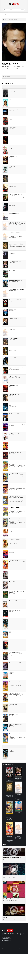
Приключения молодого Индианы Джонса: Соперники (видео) (16, 540)
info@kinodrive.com (7, 940)
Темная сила (11, 156)
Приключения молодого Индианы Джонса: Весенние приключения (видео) (16, 509)
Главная (4, 19)
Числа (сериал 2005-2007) (14, 318)
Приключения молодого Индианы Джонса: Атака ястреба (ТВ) (16, 694)
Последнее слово (12, 90)
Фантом (11, 118)
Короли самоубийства (13, 610)
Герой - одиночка (12, 413)
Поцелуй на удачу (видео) (14, 640)
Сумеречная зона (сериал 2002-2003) (16, 404)
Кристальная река (13, 213)
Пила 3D (11, 166)
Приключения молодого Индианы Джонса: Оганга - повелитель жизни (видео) (16, 463)
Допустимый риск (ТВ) (13, 452)
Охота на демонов (13, 338)
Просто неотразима (13, 529)
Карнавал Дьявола (13, 137)
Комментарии (6, 76)
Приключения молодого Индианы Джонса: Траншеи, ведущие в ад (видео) (16, 520)
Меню (4, 14)
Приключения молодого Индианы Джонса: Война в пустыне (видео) (16, 485)
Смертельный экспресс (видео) (15, 424)
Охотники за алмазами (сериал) (15, 442)
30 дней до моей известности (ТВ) (16, 367)
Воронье (11, 270)
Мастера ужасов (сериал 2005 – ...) (16, 347)
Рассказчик (11, 328)
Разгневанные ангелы (13, 662)
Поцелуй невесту (12, 433)
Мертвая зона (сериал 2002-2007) (16, 376)
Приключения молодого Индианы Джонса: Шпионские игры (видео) (16, 243)
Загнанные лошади (13, 109)
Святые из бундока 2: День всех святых (12, 857)
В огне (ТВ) (11, 309)
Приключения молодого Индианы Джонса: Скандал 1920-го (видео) (16, 223)
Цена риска (11, 357)
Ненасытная (11, 252)
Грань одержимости (13, 394)
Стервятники (12, 127)
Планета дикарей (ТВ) (13, 299)
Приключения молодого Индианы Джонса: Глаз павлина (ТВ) (16, 682)
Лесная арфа (12, 704)
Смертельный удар (13, 204)
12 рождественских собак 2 (14, 146)
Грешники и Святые (13, 185)
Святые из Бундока (13, 571)
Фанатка (11, 581)
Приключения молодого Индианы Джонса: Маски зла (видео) (16, 474)
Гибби (10, 99)
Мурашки (11, 175)
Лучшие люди (12, 600)
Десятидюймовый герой (14, 261)
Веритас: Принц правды (14, 280)
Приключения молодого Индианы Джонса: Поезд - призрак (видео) (16, 561)
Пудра (10, 672)
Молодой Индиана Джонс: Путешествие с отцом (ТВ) (14, 653)
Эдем (10, 631)
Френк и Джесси (12, 714)
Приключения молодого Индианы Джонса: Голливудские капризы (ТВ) (16, 734)
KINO (14, 4)
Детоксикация (12, 385)
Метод (10, 619)
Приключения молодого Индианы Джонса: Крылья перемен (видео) (16, 233)
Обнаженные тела (13, 551)
